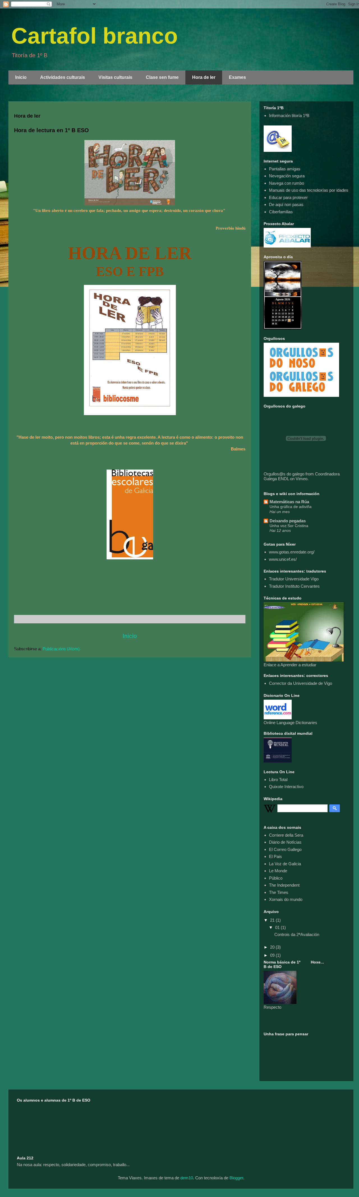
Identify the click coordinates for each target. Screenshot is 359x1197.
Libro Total (278, 779)
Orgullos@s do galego (284, 474)
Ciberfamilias (281, 211)
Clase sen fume (162, 77)
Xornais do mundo (285, 899)
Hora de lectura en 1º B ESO (51, 130)
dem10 (186, 1177)
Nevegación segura (287, 175)
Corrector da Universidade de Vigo (300, 683)
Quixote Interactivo (286, 786)
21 (273, 920)
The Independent (284, 885)
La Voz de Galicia (285, 863)
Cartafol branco (94, 35)
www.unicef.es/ (283, 559)
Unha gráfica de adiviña (291, 506)
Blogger (236, 1177)
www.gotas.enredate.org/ (291, 552)
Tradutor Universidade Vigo (294, 578)
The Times (278, 892)
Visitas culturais (115, 77)
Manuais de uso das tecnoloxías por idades (308, 190)
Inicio (21, 77)
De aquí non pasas (286, 204)
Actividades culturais (62, 77)
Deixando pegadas (288, 520)
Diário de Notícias (285, 842)
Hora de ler (203, 77)
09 (273, 955)
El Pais (275, 856)
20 (273, 947)
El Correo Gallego (285, 849)
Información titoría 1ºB (289, 115)
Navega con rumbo (286, 183)
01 (278, 927)
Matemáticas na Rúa (289, 501)
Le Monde (278, 870)
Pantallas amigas (284, 168)
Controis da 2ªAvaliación (296, 934)
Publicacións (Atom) (61, 648)
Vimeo (301, 478)
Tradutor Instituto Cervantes (294, 586)
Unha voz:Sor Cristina (289, 525)
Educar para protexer (288, 197)
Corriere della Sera (286, 835)
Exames (237, 77)
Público (275, 878)
